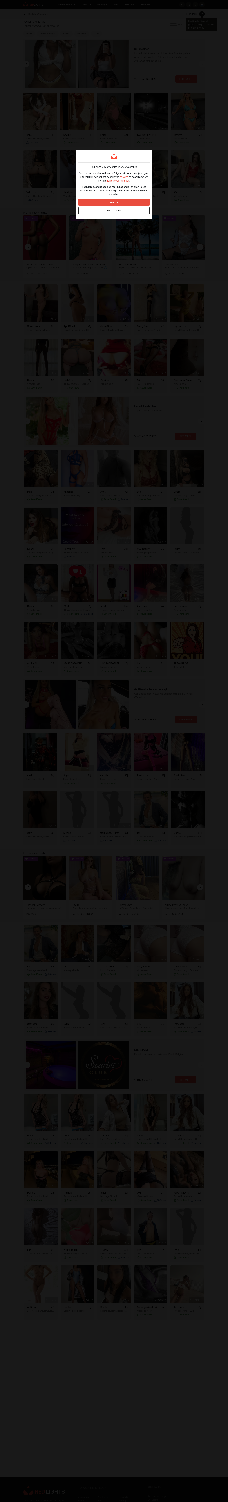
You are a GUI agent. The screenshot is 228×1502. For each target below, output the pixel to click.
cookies (124, 176)
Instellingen (114, 210)
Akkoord (114, 202)
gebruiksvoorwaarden (117, 180)
